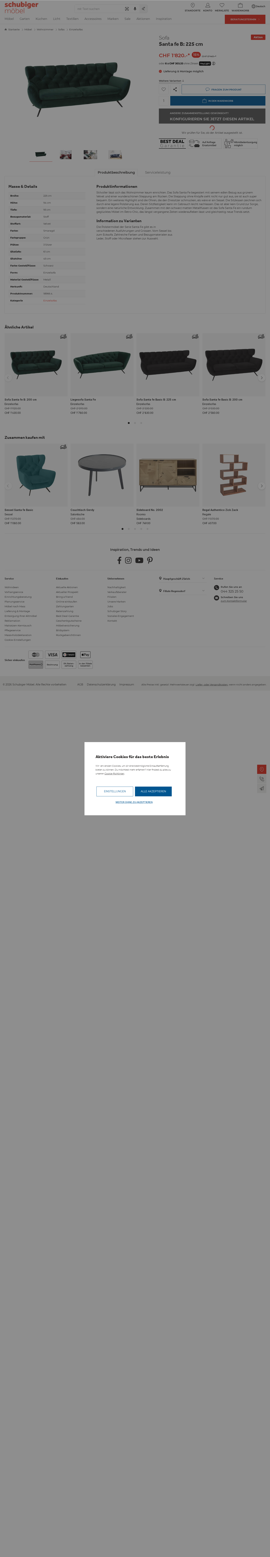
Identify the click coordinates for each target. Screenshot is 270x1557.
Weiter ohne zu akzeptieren (134, 802)
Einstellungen (115, 791)
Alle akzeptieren (153, 791)
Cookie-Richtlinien (114, 773)
